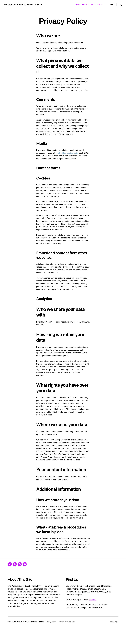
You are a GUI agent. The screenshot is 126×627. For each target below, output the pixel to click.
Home (78, 4)
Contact (100, 4)
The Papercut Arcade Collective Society (23, 5)
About (93, 4)
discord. (92, 600)
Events (84, 4)
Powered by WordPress (66, 622)
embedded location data (67, 153)
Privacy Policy (51, 622)
